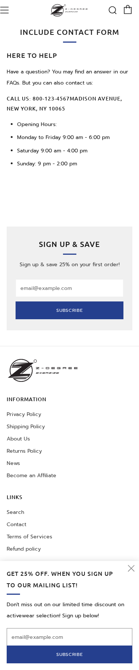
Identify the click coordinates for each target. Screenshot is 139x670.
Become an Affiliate (31, 475)
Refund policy (24, 549)
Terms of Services (29, 537)
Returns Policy (24, 451)
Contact (16, 524)
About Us (18, 439)
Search (15, 512)
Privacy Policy (24, 414)
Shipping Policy (26, 426)
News (13, 463)
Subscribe (69, 310)
